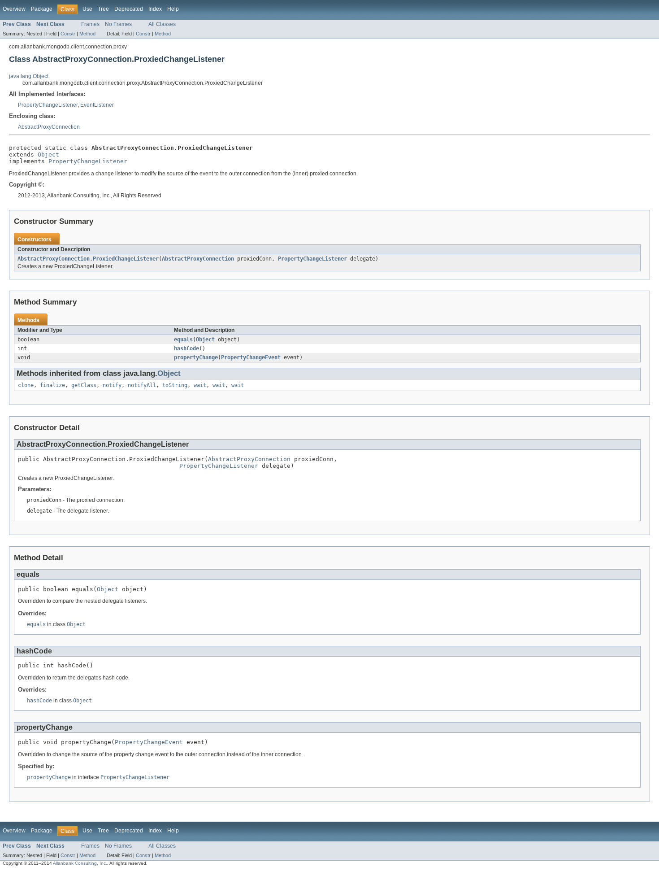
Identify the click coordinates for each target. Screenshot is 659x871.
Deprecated (128, 9)
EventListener (97, 105)
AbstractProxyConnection (49, 127)
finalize (52, 385)
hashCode (186, 348)
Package (41, 9)
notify (112, 385)
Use (87, 9)
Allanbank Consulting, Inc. (80, 863)
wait (200, 385)
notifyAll (142, 385)
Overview (14, 9)
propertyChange (196, 357)
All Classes (162, 24)
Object (48, 154)
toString (174, 385)
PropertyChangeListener (48, 105)
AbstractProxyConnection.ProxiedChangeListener (88, 259)
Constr (68, 33)
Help (173, 9)
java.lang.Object (28, 76)
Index (155, 9)
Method (87, 33)
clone (26, 385)
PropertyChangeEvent (251, 357)
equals (183, 339)
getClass (83, 385)
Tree (103, 9)
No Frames (118, 24)
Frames (90, 24)
